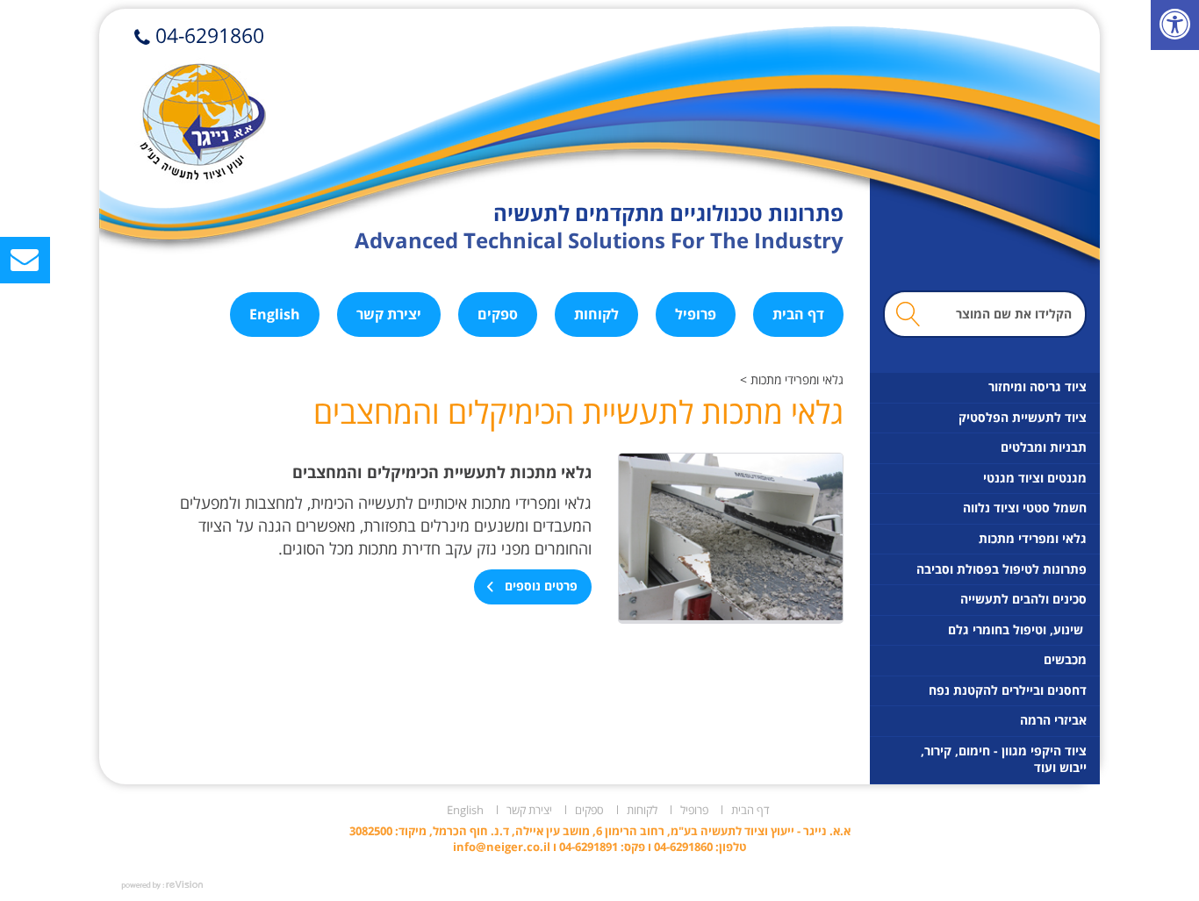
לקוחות (596, 314)
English (274, 314)
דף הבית (798, 314)
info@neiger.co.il (501, 847)
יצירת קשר (388, 314)
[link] (1175, 25)
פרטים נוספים (539, 585)
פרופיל (695, 314)
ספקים (497, 314)
